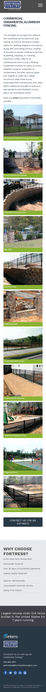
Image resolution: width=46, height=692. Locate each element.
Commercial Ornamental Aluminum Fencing (21, 22)
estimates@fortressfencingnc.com (20, 665)
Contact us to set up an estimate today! (17, 656)
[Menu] (39, 5)
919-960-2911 (9, 662)
